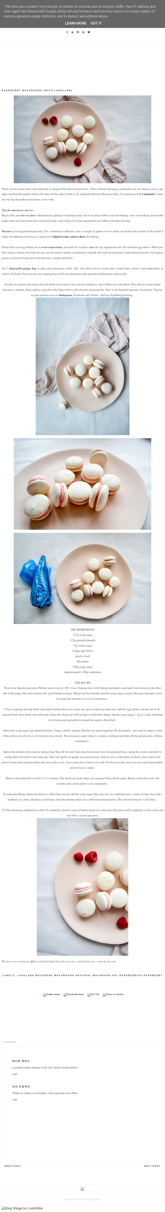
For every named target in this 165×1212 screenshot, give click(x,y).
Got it (96, 23)
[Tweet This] (51, 994)
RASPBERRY (153, 975)
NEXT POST (152, 1166)
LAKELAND (25, 975)
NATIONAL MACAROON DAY (97, 975)
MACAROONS (64, 975)
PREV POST (13, 1166)
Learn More (75, 23)
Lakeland (148, 194)
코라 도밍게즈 (21, 1086)
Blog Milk (94, 1199)
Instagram (65, 295)
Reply (14, 1073)
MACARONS (44, 975)
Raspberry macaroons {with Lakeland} (37, 90)
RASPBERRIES (130, 975)
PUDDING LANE (70, 1199)
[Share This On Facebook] (74, 994)
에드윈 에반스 (21, 1061)
